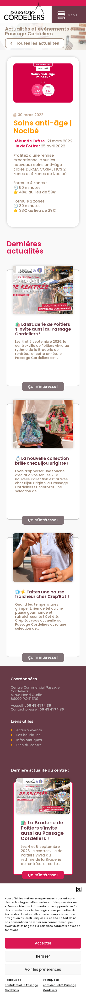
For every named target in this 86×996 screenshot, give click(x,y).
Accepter (43, 943)
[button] (78, 889)
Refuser (43, 956)
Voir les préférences (43, 969)
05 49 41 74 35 (38, 705)
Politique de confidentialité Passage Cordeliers (21, 985)
